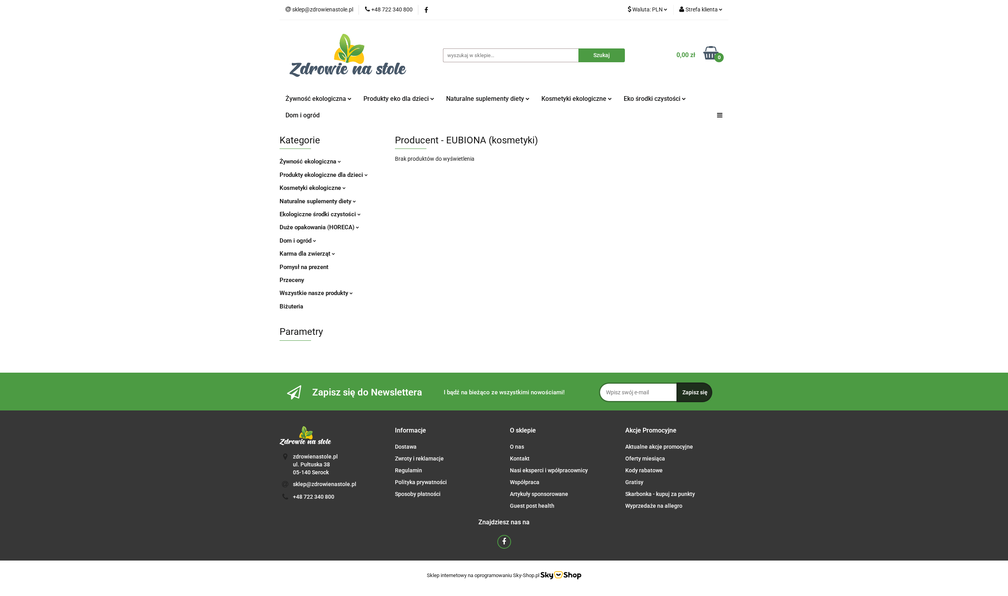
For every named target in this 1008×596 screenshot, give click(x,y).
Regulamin (408, 470)
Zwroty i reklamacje (419, 458)
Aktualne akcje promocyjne (659, 447)
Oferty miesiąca (645, 458)
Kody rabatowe (644, 470)
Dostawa (406, 447)
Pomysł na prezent (304, 267)
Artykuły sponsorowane (539, 494)
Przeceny (292, 280)
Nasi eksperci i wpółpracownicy (549, 470)
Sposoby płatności (418, 494)
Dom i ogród (302, 115)
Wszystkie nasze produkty (315, 293)
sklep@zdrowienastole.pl (324, 484)
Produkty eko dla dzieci (396, 98)
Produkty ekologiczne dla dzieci (322, 174)
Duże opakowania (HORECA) (318, 227)
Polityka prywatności (421, 482)
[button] (410, 430)
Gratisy (634, 482)
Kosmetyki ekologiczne (574, 98)
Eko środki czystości (653, 98)
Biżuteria (291, 306)
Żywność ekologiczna (309, 161)
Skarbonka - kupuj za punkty (660, 494)
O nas (517, 447)
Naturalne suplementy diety (486, 98)
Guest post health (532, 506)
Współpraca (524, 482)
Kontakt (520, 458)
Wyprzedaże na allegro (653, 506)
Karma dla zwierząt (306, 253)
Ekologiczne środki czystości (319, 214)
